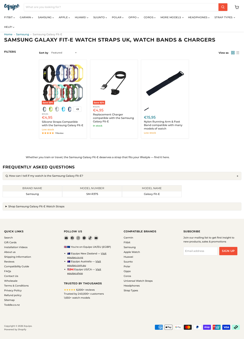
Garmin (26, 17)
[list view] (237, 52)
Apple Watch (132, 252)
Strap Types (223, 17)
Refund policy (12, 295)
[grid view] (233, 52)
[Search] (222, 7)
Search (8, 237)
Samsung (45, 17)
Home (8, 34)
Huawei (81, 17)
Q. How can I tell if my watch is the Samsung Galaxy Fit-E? (44, 175)
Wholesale (10, 280)
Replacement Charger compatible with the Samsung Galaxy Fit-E (113, 118)
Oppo (132, 17)
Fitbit (8, 17)
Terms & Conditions (16, 285)
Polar (117, 17)
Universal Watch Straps (138, 280)
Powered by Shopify (15, 329)
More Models (171, 17)
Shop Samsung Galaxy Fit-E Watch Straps (36, 206)
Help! (8, 26)
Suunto (99, 17)
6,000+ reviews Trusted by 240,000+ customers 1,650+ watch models (84, 293)
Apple (64, 17)
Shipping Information (17, 256)
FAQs (7, 271)
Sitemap (9, 300)
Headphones (198, 17)
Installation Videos (16, 247)
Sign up (228, 251)
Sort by (43, 52)
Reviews (9, 261)
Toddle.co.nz (12, 304)
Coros (149, 17)
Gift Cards (10, 242)
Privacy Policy (13, 290)
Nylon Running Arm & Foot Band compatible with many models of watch (163, 125)
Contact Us (11, 276)
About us (10, 252)
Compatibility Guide (16, 266)
